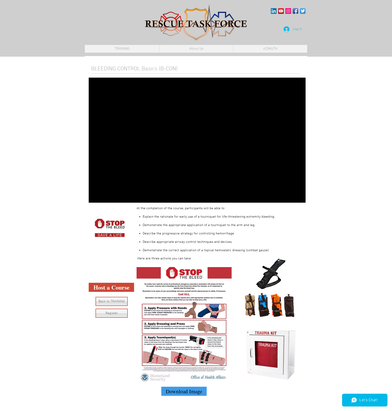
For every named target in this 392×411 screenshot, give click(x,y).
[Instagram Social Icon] (288, 11)
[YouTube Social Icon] (281, 11)
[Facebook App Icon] (295, 11)
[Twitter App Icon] (303, 11)
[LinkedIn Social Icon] (274, 11)
